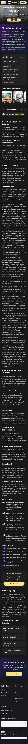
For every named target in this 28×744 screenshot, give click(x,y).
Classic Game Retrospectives (10, 74)
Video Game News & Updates (11, 69)
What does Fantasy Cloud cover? (11, 629)
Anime (16, 695)
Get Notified (14, 584)
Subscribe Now (14, 674)
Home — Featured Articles (10, 61)
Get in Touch (4, 713)
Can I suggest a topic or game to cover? (12, 651)
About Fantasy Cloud (8, 64)
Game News (18, 693)
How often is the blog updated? (9, 644)
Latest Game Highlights (9, 77)
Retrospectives (19, 698)
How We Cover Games (9, 82)
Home (16, 690)
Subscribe (14, 2)
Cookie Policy (4, 695)
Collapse (22, 57)
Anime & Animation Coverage (11, 72)
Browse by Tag (7, 66)
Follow (23, 2)
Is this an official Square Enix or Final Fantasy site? (12, 637)
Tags (16, 701)
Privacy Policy (5, 690)
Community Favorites (9, 79)
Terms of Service (5, 693)
